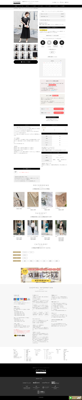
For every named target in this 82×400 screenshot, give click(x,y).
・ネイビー (46, 350)
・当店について (15, 352)
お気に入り (63, 2)
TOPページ (14, 349)
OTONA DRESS (16, 8)
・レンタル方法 (15, 354)
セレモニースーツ (38, 350)
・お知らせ (64, 350)
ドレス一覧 (21, 6)
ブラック (22, 8)
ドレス (31, 252)
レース (37, 352)
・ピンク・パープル (48, 353)
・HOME (14, 350)
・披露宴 (26, 352)
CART (68, 2)
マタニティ (37, 353)
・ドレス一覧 (15, 351)
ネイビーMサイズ (52, 52)
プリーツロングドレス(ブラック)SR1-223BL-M (31, 8)
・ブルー (46, 355)
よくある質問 (62, 6)
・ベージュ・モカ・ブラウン (49, 352)
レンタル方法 (56, 6)
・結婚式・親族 (27, 351)
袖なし (37, 355)
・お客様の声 (65, 349)
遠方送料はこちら (54, 90)
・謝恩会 (26, 354)
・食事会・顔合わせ (28, 360)
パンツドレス (38, 351)
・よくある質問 (15, 355)
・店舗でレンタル (15, 353)
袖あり (37, 354)
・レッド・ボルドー (48, 354)
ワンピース (25, 252)
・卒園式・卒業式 (28, 359)
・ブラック (46, 351)
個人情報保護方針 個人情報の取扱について (52, 117)
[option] (26, 27)
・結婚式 (26, 350)
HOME (16, 6)
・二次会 (26, 353)
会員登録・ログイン (56, 2)
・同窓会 (26, 355)
